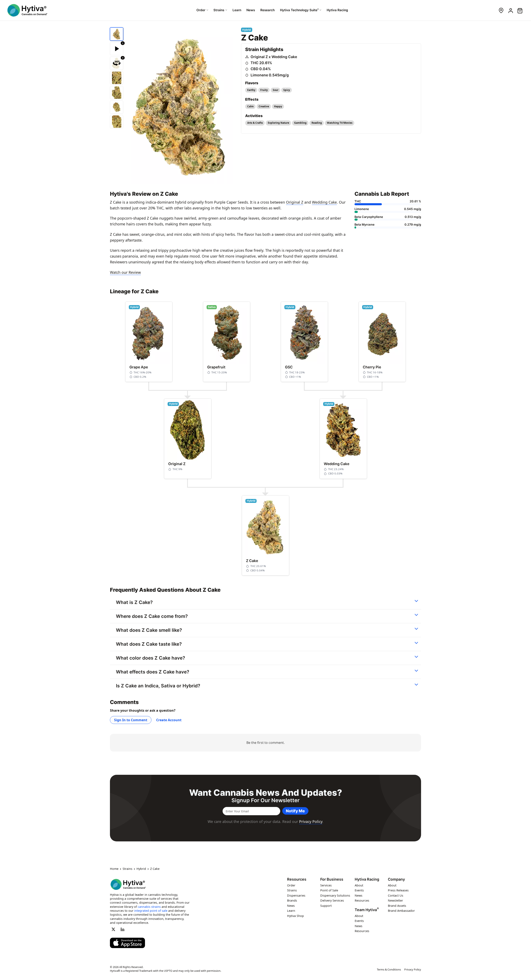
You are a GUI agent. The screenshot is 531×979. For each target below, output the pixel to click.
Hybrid (141, 868)
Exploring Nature (278, 123)
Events (359, 890)
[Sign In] (510, 10)
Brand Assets (397, 906)
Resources (296, 879)
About (359, 885)
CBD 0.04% (261, 69)
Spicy (286, 90)
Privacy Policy (310, 821)
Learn (291, 911)
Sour (275, 90)
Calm (250, 106)
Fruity (264, 90)
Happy (278, 106)
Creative (264, 106)
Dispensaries (296, 895)
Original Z (294, 202)
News (291, 906)
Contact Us (395, 895)
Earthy (251, 90)
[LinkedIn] (122, 929)
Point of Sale (329, 890)
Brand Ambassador (401, 911)
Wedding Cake (324, 202)
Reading (317, 123)
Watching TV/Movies (339, 123)
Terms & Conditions (389, 969)
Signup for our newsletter (265, 800)
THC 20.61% (261, 63)
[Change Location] (501, 10)
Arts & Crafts (255, 123)
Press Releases (398, 890)
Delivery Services (332, 900)
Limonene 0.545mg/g (270, 75)
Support (326, 906)
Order (291, 885)
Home (114, 868)
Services (326, 885)
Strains (127, 868)
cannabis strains (149, 906)
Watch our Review (125, 272)
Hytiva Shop (295, 916)
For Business (331, 879)
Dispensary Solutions (335, 895)
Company (396, 879)
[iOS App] (127, 943)
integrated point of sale (150, 911)
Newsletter (395, 900)
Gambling (300, 123)
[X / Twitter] (113, 929)
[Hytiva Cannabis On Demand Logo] (27, 10)
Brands (292, 900)
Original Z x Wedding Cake (274, 57)
